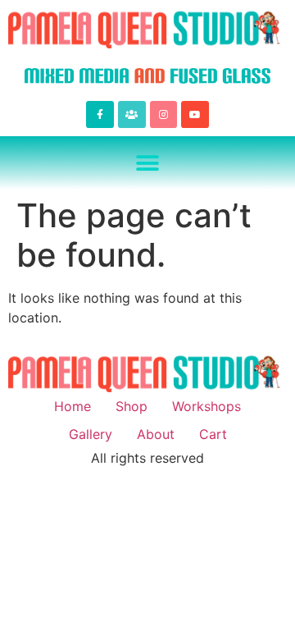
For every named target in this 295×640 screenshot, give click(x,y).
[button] (147, 162)
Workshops (206, 406)
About (156, 434)
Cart (213, 434)
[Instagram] (164, 115)
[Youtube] (195, 115)
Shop (132, 406)
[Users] (132, 115)
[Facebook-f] (100, 115)
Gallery (90, 434)
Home (72, 406)
